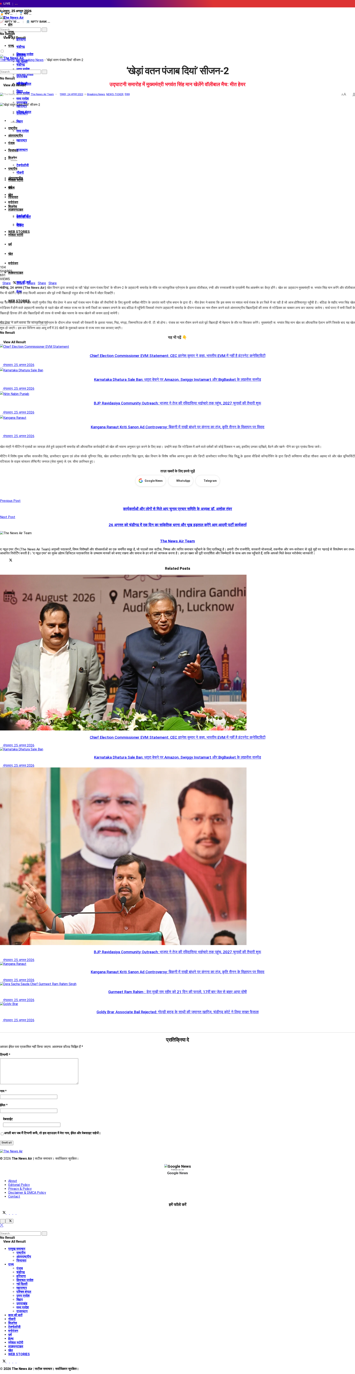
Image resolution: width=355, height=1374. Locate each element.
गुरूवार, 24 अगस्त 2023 (71, 94)
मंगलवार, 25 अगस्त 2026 (18, 365)
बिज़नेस (12, 206)
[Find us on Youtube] (17, 1213)
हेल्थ (11, 1338)
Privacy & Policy (20, 1189)
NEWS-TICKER (114, 94)
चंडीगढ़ (20, 47)
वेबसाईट (8, 1119)
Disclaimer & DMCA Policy (27, 1193)
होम (10, 25)
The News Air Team (42, 94)
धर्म (10, 244)
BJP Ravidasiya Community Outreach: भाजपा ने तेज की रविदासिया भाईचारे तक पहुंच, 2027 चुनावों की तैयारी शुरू (177, 403)
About (12, 1181)
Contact (14, 1196)
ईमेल (4, 1105)
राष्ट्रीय (12, 169)
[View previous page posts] (1, 441)
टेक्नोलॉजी (22, 165)
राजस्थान (22, 150)
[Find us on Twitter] (3, 1213)
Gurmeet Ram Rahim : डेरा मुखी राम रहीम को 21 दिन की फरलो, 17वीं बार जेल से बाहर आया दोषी (177, 992)
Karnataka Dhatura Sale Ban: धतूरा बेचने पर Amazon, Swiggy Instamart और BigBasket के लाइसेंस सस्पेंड (177, 379)
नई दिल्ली (22, 1284)
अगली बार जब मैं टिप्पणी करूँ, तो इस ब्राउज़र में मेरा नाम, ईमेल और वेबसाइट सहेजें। (52, 1133)
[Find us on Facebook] (8, 1213)
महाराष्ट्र (21, 140)
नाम (3, 1091)
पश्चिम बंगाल (23, 112)
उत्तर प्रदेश (23, 1296)
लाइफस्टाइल (15, 209)
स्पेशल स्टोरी (15, 235)
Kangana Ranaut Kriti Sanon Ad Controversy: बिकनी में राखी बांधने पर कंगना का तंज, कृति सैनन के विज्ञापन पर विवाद (177, 427)
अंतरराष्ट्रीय (15, 136)
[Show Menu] (1, 44)
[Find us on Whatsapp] (14, 1213)
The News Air (9, 60)
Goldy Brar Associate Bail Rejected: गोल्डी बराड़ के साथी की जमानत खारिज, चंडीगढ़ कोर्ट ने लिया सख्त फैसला (178, 1012)
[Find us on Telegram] (11, 1213)
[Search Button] (1, 26)
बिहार (19, 121)
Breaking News (33, 60)
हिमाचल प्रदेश (24, 1280)
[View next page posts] (4, 441)
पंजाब (11, 143)
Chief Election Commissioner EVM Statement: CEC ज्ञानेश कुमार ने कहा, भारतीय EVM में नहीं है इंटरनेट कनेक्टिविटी (177, 356)
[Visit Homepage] (12, 18)
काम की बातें (15, 1315)
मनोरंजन (13, 202)
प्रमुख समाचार (16, 1249)
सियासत (13, 197)
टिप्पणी (5, 1055)
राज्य (11, 46)
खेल (10, 254)
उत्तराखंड (21, 102)
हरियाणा (21, 39)
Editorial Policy (19, 1185)
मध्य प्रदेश (22, 131)
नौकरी (20, 172)
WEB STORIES (19, 1354)
